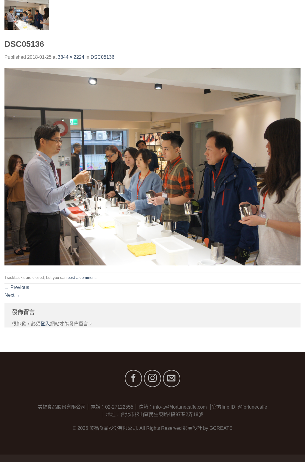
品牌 (220, 14)
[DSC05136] (152, 166)
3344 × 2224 (71, 57)
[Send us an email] (171, 378)
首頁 (175, 14)
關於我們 (197, 14)
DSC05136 (102, 57)
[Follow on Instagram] (152, 378)
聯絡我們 (291, 14)
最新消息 (263, 14)
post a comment (82, 277)
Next (12, 295)
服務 (241, 14)
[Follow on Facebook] (133, 378)
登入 (45, 323)
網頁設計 (192, 428)
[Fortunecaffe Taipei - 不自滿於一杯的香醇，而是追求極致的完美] (43, 15)
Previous (16, 287)
